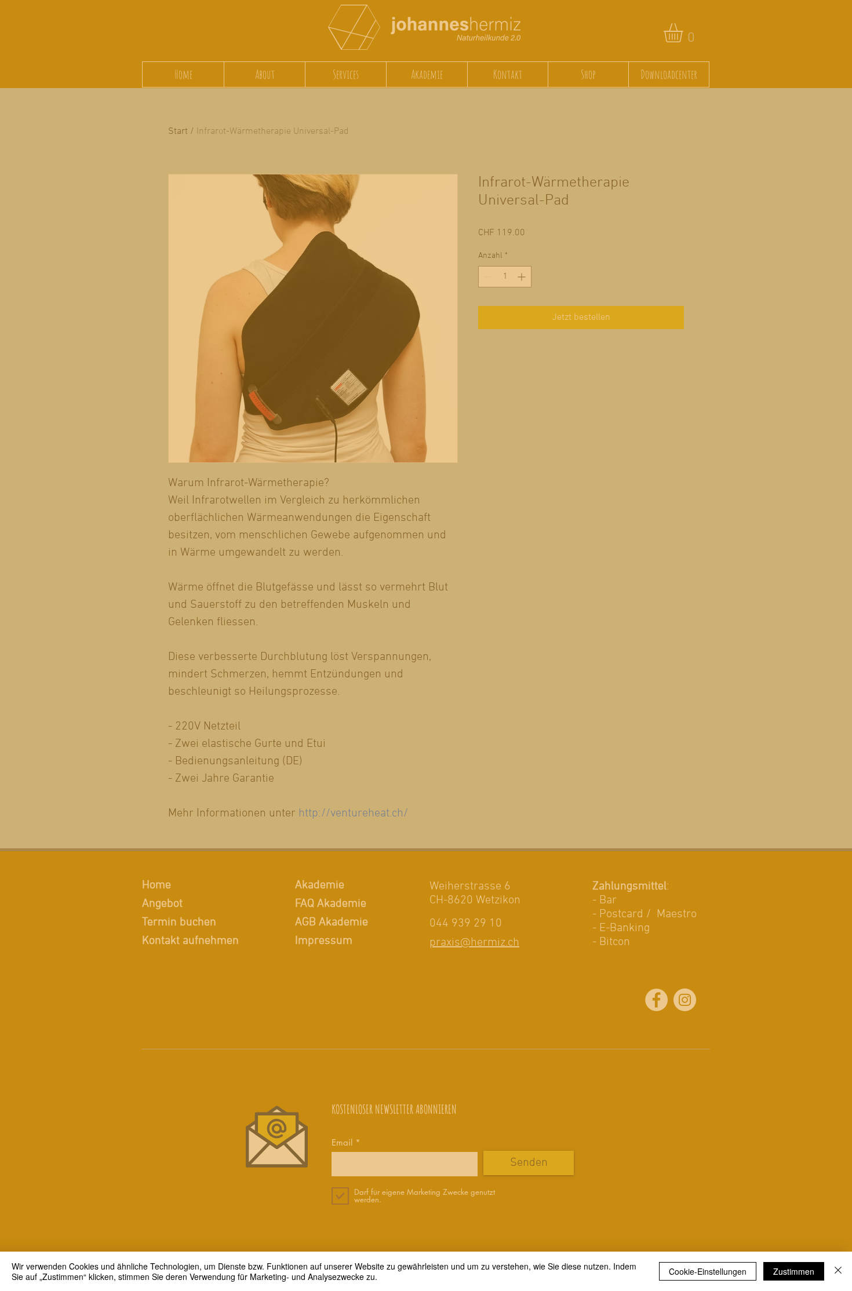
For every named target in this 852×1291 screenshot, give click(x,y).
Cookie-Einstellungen (708, 1271)
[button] (615, 725)
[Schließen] (838, 1271)
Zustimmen (793, 1271)
